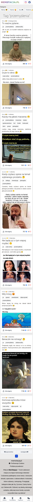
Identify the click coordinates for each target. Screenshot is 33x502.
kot (14, 123)
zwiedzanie (15, 297)
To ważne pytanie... (11, 23)
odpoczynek (23, 297)
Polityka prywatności (16, 466)
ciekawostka (19, 26)
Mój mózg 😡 (8, 294)
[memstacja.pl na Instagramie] (26, 2)
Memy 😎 (4, 10)
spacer (8, 297)
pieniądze (15, 126)
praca (9, 126)
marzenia (18, 120)
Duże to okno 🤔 (10, 72)
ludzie (25, 120)
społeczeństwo (7, 123)
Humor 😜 (13, 10)
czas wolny (6, 76)
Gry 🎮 (21, 10)
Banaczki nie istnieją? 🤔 (13, 339)
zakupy (8, 180)
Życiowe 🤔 (5, 172)
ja (3, 26)
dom (4, 126)
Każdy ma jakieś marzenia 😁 (16, 117)
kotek (19, 123)
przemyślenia (10, 26)
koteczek (25, 123)
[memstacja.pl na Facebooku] (29, 2)
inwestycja (15, 180)
